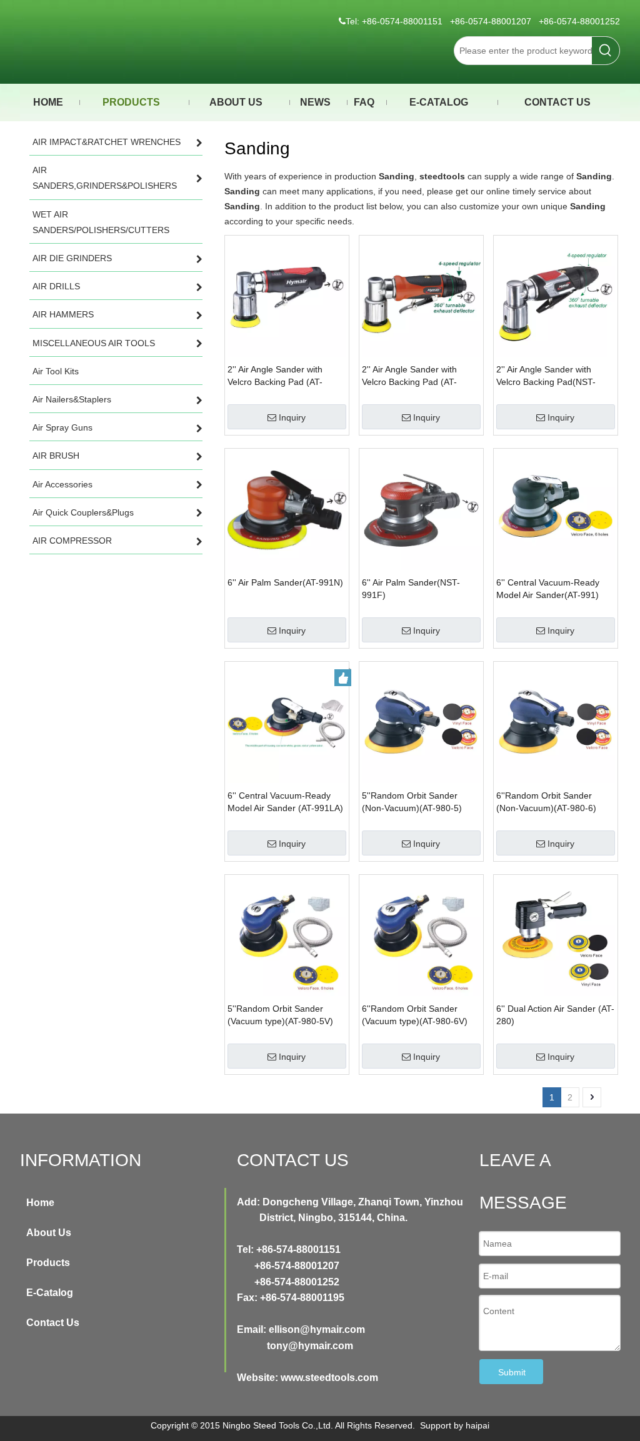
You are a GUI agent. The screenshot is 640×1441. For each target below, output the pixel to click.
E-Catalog (49, 1292)
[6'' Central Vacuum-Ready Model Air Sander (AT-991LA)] (287, 723)
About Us (48, 1232)
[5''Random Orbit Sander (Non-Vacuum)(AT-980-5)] (421, 723)
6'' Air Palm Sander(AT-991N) (285, 582)
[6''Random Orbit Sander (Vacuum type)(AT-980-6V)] (421, 936)
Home (40, 1202)
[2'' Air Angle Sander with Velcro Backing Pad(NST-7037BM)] (555, 297)
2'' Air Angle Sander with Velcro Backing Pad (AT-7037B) (275, 376)
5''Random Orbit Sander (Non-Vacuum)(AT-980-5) (412, 801)
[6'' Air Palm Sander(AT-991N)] (287, 510)
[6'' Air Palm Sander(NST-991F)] (421, 510)
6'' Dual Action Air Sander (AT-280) (555, 1015)
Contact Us (52, 1322)
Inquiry (292, 417)
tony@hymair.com (310, 1345)
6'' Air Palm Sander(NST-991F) (411, 588)
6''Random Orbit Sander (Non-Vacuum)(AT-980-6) (546, 801)
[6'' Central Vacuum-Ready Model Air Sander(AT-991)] (555, 510)
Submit (512, 1372)
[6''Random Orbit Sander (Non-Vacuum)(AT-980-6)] (555, 723)
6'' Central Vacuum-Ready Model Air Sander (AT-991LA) (285, 801)
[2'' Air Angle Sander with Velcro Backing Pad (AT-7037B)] (287, 297)
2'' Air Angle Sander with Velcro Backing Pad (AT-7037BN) (409, 376)
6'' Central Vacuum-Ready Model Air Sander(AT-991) (547, 588)
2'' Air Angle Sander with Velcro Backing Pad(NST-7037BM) (546, 376)
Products (48, 1262)
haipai (477, 1425)
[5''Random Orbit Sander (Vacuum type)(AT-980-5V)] (287, 936)
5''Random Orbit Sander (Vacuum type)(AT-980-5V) (280, 1015)
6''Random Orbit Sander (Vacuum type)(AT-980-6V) (415, 1015)
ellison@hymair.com (317, 1329)
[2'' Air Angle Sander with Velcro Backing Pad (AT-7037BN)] (421, 297)
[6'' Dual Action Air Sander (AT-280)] (555, 936)
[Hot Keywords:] (605, 50)
